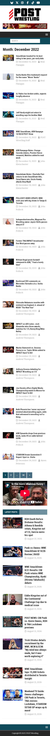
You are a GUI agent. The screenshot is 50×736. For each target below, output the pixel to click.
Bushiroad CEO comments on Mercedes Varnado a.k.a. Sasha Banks (29, 283)
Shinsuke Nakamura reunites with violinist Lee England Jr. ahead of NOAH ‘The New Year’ (30, 305)
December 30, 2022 (28, 185)
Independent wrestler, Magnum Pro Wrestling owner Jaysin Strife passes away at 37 (31, 222)
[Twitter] (17, 3)
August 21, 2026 (34, 558)
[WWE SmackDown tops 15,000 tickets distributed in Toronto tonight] (12, 672)
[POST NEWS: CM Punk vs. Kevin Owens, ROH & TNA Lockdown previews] (12, 621)
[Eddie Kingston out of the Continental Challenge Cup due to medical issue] (12, 599)
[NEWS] (8, 58)
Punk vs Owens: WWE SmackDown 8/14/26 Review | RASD (35, 551)
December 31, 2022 (27, 62)
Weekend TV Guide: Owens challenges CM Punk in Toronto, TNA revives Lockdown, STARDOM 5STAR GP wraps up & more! (36, 701)
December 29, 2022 (28, 335)
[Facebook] (27, 3)
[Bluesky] (11, 3)
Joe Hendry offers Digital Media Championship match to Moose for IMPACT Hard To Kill (30, 390)
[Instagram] (22, 3)
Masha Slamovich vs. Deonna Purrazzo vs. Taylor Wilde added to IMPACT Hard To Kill (30, 350)
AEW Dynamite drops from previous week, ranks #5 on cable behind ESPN (30, 435)
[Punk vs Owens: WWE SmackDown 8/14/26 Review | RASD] (12, 551)
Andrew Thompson (25, 314)
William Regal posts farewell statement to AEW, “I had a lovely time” (29, 262)
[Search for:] (25, 41)
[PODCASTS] (8, 133)
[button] (46, 34)
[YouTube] (38, 3)
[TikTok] (33, 3)
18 (23, 475)
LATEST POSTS (11, 512)
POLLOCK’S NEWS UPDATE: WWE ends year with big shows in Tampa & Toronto (31, 200)
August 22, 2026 (34, 539)
